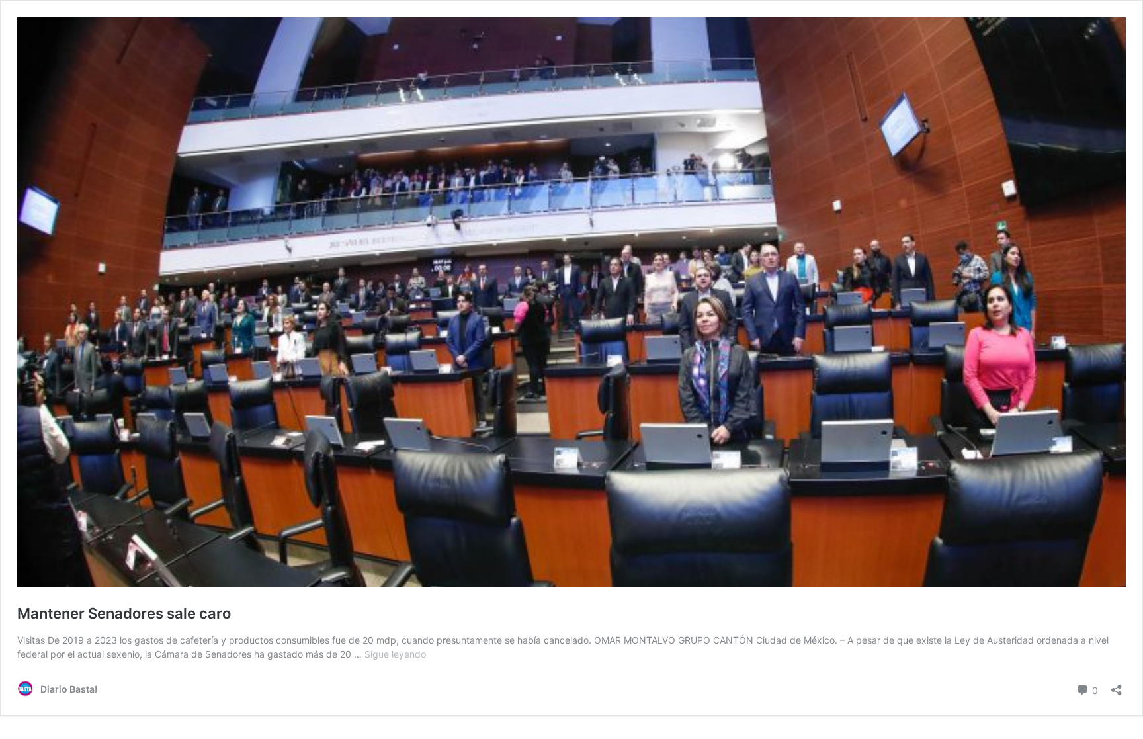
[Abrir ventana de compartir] (1116, 685)
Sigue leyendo (395, 654)
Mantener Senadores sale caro (124, 613)
